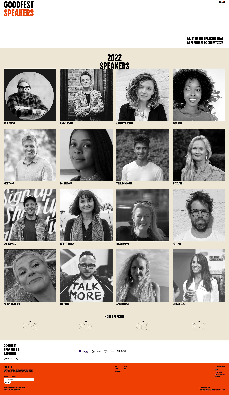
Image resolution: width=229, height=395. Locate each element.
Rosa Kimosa (66, 183)
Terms (216, 370)
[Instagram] (220, 366)
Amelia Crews (122, 304)
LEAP (19, 390)
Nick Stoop (9, 183)
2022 (86, 327)
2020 (199, 327)
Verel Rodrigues (124, 183)
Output (116, 369)
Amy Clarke (178, 183)
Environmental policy (220, 374)
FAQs (125, 369)
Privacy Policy (218, 372)
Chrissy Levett (180, 304)
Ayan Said (177, 123)
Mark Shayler (66, 123)
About (115, 367)
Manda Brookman (12, 304)
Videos (125, 367)
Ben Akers (64, 304)
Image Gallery (117, 371)
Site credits (217, 376)
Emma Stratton (67, 243)
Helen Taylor (122, 243)
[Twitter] (215, 366)
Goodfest (19, 8)
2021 (142, 327)
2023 (30, 327)
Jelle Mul (177, 243)
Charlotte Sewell (124, 123)
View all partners (11, 358)
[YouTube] (224, 366)
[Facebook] (218, 366)
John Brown (9, 123)
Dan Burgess (10, 243)
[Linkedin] (222, 366)
